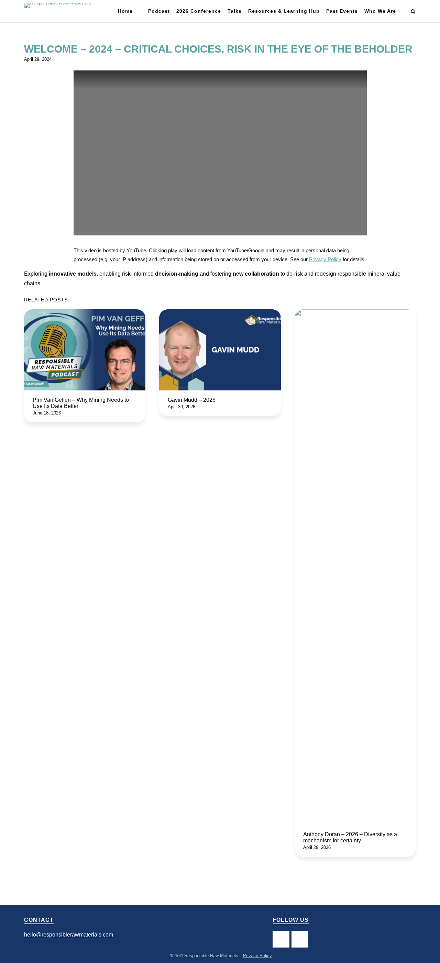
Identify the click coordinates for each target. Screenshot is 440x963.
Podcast (159, 11)
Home (125, 11)
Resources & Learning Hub (284, 11)
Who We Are (380, 11)
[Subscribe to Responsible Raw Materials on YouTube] (281, 939)
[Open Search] (413, 12)
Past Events (342, 11)
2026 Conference (198, 11)
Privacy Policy (325, 259)
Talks (235, 11)
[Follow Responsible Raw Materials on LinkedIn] (300, 939)
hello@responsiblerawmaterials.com (68, 935)
